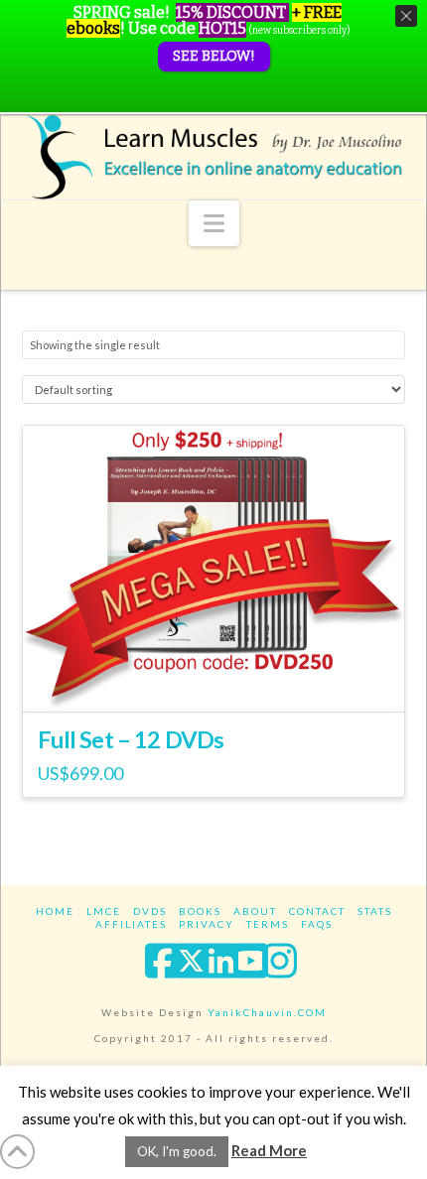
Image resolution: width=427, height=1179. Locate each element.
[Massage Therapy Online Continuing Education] (213, 156)
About (255, 911)
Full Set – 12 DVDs (130, 739)
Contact (317, 911)
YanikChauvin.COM (267, 1012)
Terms (267, 924)
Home (55, 911)
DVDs (150, 911)
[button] (214, 223)
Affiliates (131, 924)
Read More (269, 1150)
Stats (374, 911)
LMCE (103, 911)
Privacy (206, 924)
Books (200, 911)
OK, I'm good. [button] (176, 1151)
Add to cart (214, 679)
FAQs (317, 924)
